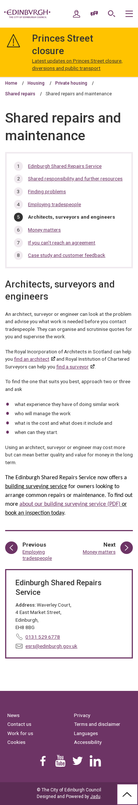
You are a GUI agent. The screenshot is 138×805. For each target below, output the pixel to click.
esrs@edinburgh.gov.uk (51, 646)
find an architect (31, 359)
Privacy (82, 715)
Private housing (71, 83)
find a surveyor (72, 367)
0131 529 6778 (42, 637)
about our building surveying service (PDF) (70, 504)
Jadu (95, 796)
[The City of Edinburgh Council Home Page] (27, 14)
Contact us (19, 724)
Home (11, 83)
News (13, 715)
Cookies (16, 742)
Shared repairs (20, 93)
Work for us (20, 733)
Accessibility (88, 742)
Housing (36, 83)
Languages (86, 733)
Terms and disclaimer (97, 724)
